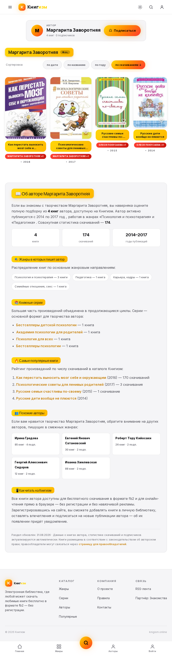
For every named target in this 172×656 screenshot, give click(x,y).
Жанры (59, 651)
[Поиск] (151, 7)
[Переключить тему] (140, 7)
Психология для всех (34, 339)
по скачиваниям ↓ (128, 64)
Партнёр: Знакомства (151, 598)
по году (100, 64)
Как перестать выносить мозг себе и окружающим (61, 377)
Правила (103, 598)
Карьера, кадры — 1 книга (131, 277)
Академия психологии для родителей (49, 332)
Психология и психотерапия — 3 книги (41, 277)
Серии (63, 598)
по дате (52, 64)
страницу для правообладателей (102, 544)
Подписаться (125, 30)
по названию (76, 64)
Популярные (68, 616)
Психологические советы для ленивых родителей (60, 384)
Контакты (104, 607)
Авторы (113, 651)
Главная (19, 651)
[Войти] (162, 7)
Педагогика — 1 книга (90, 277)
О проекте (105, 589)
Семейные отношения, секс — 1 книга (40, 286)
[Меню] (10, 7)
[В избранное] (40, 132)
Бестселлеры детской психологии (46, 325)
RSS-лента (143, 589)
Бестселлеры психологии (38, 346)
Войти (152, 651)
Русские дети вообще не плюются (46, 398)
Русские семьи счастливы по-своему (48, 391)
